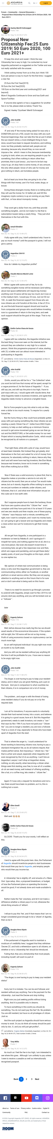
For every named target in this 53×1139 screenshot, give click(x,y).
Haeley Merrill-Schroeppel (20, 28)
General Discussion (26, 12)
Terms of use (14, 1108)
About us (5, 1108)
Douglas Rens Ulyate (18, 849)
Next (37, 1079)
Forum (3, 12)
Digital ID (46, 1108)
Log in (46, 3)
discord (38, 1098)
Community (12, 12)
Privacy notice (26, 1108)
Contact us (45, 1112)
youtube (28, 1098)
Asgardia (7, 863)
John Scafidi (15, 120)
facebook (6, 1098)
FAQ (26, 1112)
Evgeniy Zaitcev (16, 617)
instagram (49, 1098)
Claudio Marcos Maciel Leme (21, 274)
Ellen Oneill (14, 806)
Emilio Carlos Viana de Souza (21, 328)
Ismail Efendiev (16, 227)
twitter (17, 1098)
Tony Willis (14, 1042)
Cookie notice (36, 1108)
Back (16, 1079)
